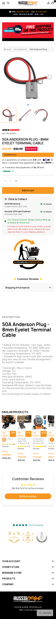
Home (8, 49)
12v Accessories (20, 49)
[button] (28, 104)
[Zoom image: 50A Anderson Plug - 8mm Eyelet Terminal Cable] (28, 78)
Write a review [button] (28, 496)
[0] (53, 3)
